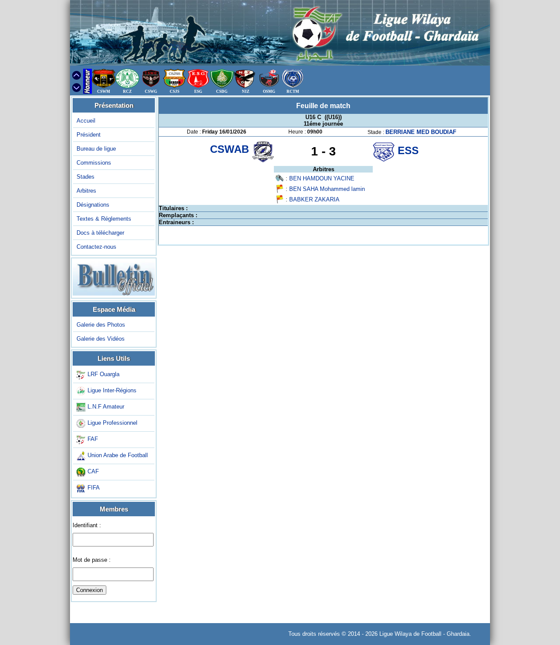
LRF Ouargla (103, 374)
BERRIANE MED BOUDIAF (420, 132)
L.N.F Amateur (106, 406)
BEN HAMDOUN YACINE (321, 178)
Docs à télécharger (100, 232)
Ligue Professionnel (112, 422)
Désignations (93, 204)
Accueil (86, 120)
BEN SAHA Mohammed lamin (327, 189)
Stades (85, 176)
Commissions (94, 162)
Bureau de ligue (96, 148)
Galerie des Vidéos (101, 338)
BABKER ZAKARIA (314, 199)
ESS (408, 150)
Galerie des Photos (101, 324)
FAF (93, 439)
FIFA (94, 487)
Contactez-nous (96, 246)
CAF (93, 471)
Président (89, 134)
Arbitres (86, 190)
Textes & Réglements (104, 218)
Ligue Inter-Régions (112, 390)
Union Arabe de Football (118, 455)
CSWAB (231, 149)
